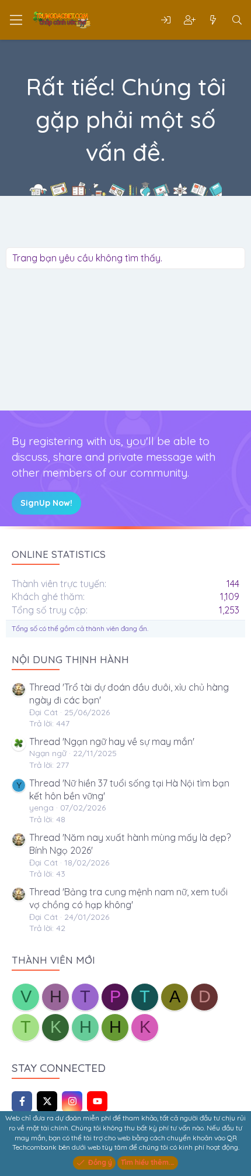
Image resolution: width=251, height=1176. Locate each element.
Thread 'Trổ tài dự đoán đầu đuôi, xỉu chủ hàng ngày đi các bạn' (129, 693)
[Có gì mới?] (213, 20)
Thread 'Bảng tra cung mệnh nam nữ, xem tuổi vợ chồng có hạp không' (128, 898)
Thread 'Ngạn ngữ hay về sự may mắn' (111, 741)
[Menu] (16, 20)
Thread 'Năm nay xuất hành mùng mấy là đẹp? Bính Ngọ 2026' (130, 844)
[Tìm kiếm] (237, 20)
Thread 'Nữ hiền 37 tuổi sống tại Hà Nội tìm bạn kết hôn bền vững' (129, 789)
